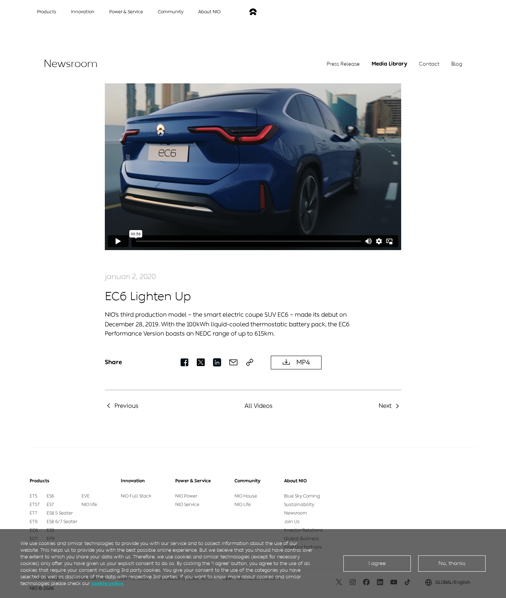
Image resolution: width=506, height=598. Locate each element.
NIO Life (242, 504)
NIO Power (186, 496)
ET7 (33, 513)
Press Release (343, 64)
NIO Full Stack (136, 496)
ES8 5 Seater (60, 513)
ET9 (33, 521)
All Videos (258, 405)
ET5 (33, 496)
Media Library (389, 64)
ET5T (35, 504)
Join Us (292, 521)
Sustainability (299, 504)
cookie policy (107, 583)
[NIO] (253, 12)
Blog (456, 64)
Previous (126, 405)
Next (385, 405)
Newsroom (295, 513)
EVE (85, 496)
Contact (429, 64)
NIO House (245, 496)
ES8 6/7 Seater (62, 521)
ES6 (50, 496)
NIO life (89, 504)
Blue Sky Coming (302, 496)
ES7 (50, 504)
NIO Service (187, 504)
